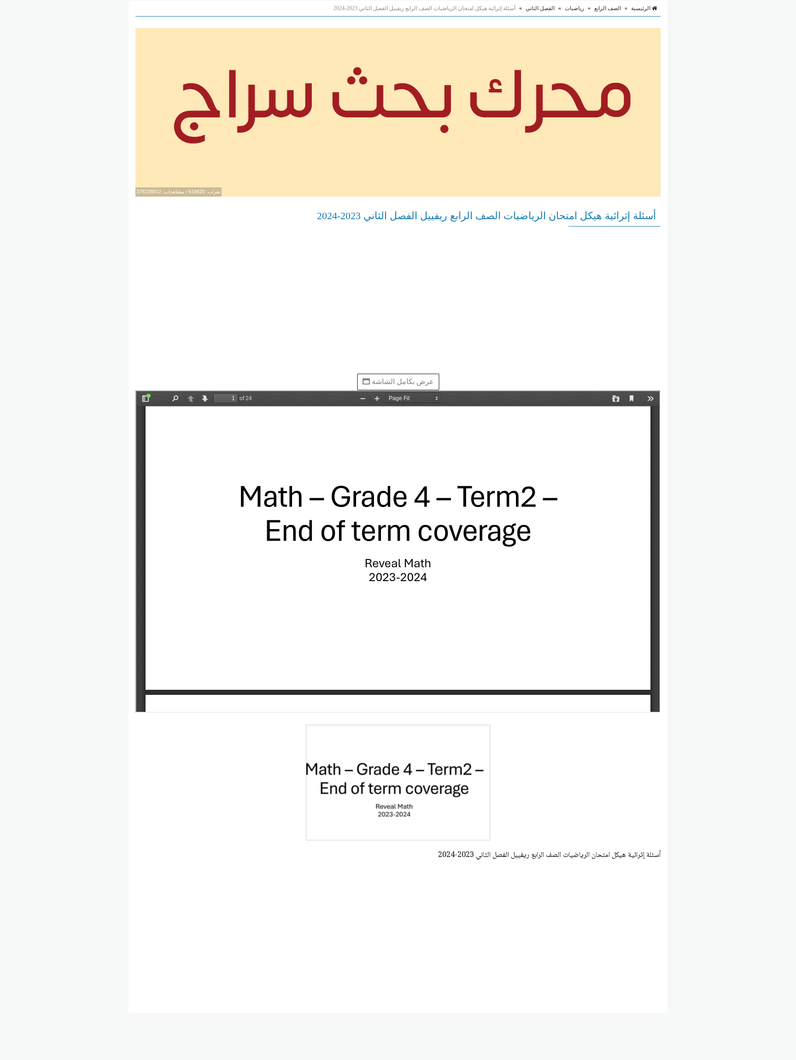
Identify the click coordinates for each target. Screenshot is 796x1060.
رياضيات (574, 8)
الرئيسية (641, 8)
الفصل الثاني (540, 8)
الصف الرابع (607, 8)
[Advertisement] (398, 299)
